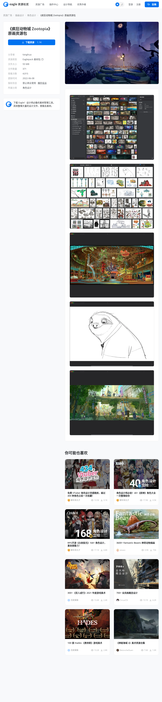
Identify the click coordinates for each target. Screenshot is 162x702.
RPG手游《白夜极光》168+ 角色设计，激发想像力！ (87, 544)
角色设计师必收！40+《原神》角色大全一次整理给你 (136, 494)
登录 (130, 4)
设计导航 (67, 4)
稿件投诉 (42, 82)
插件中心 (53, 4)
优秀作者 (81, 4)
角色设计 (31, 15)
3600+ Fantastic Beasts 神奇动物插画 (135, 542)
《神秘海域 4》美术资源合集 (130, 643)
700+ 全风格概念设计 (127, 592)
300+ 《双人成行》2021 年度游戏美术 (87, 592)
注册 (138, 4)
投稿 (154, 4)
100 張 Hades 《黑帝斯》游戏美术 (85, 643)
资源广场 (39, 4)
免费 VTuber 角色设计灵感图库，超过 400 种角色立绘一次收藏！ (86, 494)
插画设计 (19, 15)
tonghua (27, 54)
